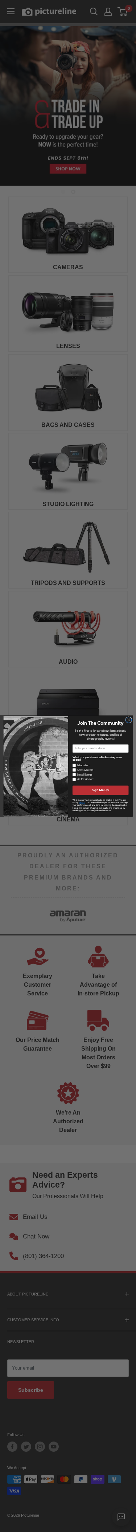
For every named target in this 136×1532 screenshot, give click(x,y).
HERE (82, 802)
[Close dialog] (128, 720)
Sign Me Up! (100, 790)
